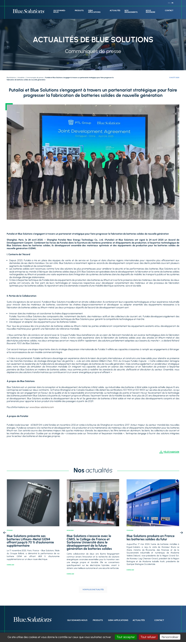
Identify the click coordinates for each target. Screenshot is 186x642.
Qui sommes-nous (59, 11)
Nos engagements (131, 11)
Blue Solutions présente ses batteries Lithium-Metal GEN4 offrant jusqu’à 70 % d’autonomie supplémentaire (30, 540)
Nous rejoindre (150, 11)
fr (172, 3)
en (169, 3)
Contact (169, 10)
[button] (4, 532)
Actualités (115, 10)
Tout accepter (126, 637)
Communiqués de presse (35, 77)
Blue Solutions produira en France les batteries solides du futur (151, 537)
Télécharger (171, 452)
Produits (79, 10)
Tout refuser (148, 637)
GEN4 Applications (94, 11)
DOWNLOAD (10, 565)
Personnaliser (170, 637)
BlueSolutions (11, 77)
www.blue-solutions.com (41, 407)
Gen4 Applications (118, 620)
